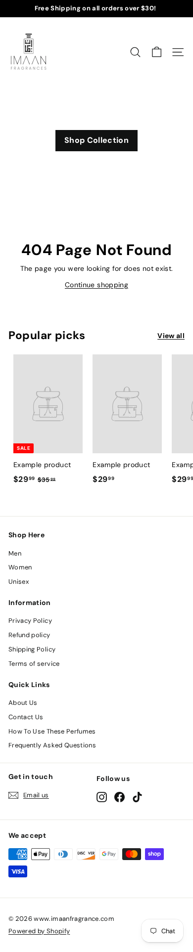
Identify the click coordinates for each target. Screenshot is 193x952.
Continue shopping (96, 284)
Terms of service (34, 663)
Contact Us (26, 717)
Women (20, 567)
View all (171, 335)
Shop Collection (96, 140)
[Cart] (156, 52)
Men (14, 553)
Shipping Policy (31, 649)
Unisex (18, 581)
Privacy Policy (30, 620)
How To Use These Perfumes (52, 731)
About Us (23, 702)
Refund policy (29, 635)
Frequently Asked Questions (52, 745)
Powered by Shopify (39, 931)
